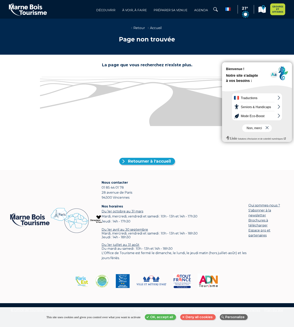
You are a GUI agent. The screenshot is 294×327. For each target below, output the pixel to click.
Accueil (156, 28)
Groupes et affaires (277, 9)
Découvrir (105, 10)
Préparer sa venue (170, 10)
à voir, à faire (134, 10)
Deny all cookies (199, 317)
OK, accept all (161, 317)
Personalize (235, 317)
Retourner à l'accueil (149, 161)
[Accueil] (28, 9)
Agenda (201, 10)
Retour (139, 28)
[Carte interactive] (262, 10)
